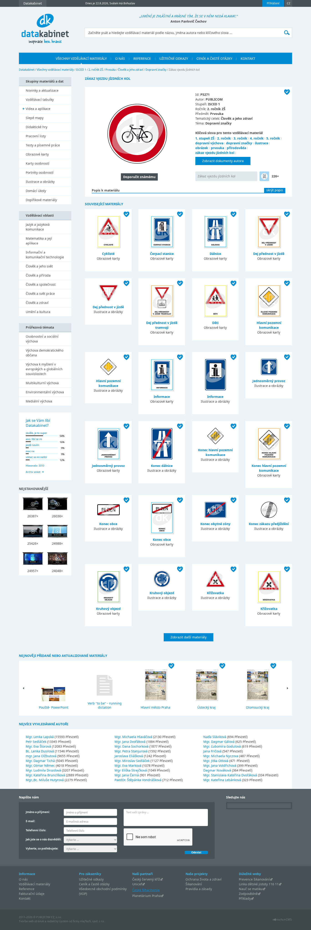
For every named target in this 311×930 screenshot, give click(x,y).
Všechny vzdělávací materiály (55, 70)
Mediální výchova (39, 401)
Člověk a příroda (38, 275)
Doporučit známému (139, 177)
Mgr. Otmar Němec (41, 765)
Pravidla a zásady (199, 889)
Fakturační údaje (31, 893)
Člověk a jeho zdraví (130, 70)
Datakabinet (26, 70)
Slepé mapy (34, 118)
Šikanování (194, 884)
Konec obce (108, 524)
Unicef (137, 884)
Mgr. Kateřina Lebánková (222, 780)
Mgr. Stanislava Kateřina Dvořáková (230, 775)
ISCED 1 (81, 70)
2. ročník (224, 138)
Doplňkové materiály (41, 200)
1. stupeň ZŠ (204, 138)
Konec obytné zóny (215, 524)
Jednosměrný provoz (268, 381)
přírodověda (236, 148)
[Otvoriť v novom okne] (282, 921)
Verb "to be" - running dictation (105, 705)
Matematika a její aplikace (39, 240)
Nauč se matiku (251, 889)
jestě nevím (32, 445)
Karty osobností (37, 163)
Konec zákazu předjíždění (269, 524)
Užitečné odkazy (91, 879)
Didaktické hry (36, 127)
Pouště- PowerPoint (53, 707)
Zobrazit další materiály (188, 637)
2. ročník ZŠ (96, 70)
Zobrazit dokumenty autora (223, 161)
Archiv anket (33, 472)
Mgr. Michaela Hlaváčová (134, 737)
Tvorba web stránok (31, 921)
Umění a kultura (38, 312)
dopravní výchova (209, 143)
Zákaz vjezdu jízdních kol (216, 176)
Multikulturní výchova (42, 383)
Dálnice (215, 253)
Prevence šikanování (254, 879)
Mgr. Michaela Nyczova (221, 756)
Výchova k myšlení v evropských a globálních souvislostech (44, 369)
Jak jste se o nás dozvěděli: (43, 839)
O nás (23, 879)
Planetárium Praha (146, 896)
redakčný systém (57, 921)
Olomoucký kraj (257, 707)
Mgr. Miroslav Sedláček (132, 761)
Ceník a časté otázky (94, 884)
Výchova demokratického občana (44, 352)
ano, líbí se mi (34, 439)
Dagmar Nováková (217, 770)
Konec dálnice (162, 466)
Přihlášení (273, 3)
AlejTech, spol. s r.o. (92, 921)
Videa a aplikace (38, 108)
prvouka (217, 148)
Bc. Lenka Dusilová (40, 751)
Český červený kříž (146, 879)
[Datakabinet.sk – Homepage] (45, 26)
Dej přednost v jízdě (268, 253)
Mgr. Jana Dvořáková (130, 741)
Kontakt (25, 898)
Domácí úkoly (36, 191)
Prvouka (110, 70)
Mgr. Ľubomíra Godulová (222, 746)
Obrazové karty (37, 154)
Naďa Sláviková (215, 737)
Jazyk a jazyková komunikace (38, 226)
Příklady (245, 898)
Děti (215, 323)
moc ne (30, 451)
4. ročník (257, 138)
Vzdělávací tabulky (40, 99)
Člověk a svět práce (40, 293)
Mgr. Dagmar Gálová (219, 741)
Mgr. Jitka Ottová (216, 761)
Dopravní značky (155, 70)
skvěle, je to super (36, 433)
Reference (26, 889)
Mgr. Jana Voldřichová (220, 765)
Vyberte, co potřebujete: (42, 848)
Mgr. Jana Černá (127, 775)
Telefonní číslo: (36, 830)
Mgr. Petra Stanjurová (131, 751)
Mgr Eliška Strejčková (131, 770)
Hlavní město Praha (155, 707)
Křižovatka (215, 593)
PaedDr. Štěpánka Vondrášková (138, 780)
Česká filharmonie (146, 890)
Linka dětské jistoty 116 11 (259, 884)
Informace (162, 396)
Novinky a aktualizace (42, 90)
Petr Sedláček (36, 741)
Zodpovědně (248, 893)
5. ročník (273, 138)
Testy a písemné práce (43, 145)
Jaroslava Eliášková (129, 756)
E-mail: (30, 821)
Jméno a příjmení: (38, 812)
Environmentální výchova (45, 392)
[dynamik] (264, 176)
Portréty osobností (40, 172)
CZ (288, 3)
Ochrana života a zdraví (204, 879)
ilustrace (261, 143)
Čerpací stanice (162, 253)
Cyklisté (108, 253)
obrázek (201, 148)
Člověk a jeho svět (39, 266)
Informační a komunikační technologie (45, 254)
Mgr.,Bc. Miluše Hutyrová (45, 780)
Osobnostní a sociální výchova (42, 338)
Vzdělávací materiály (34, 884)
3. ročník (240, 138)
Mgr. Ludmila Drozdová (44, 770)
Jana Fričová (212, 751)
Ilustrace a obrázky (40, 181)
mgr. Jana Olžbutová (41, 756)
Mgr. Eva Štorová (39, 746)
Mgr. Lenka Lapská (40, 737)
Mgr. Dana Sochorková (132, 746)
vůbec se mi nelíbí (36, 457)
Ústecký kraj (206, 707)
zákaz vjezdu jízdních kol (214, 152)
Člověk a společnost (41, 284)
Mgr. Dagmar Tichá (41, 761)
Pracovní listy (36, 136)
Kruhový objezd (108, 608)
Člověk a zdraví (37, 303)
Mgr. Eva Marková (128, 765)
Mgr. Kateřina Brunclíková (46, 775)
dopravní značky (239, 143)
